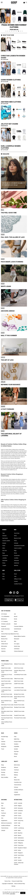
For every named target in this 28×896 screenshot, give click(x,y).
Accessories (5, 555)
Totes (2, 739)
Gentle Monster (17, 628)
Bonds (15, 619)
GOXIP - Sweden (18, 860)
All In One (4, 550)
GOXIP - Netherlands (19, 838)
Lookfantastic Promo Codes (6, 691)
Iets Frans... (17, 633)
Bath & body (17, 765)
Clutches (3, 741)
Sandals (16, 749)
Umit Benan (16, 648)
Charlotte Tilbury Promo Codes (19, 671)
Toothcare (16, 769)
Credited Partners (18, 583)
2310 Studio (4, 614)
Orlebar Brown (4, 643)
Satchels (3, 744)
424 (15, 614)
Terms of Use (7, 881)
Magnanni (3, 636)
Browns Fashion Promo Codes (6, 671)
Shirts (15, 535)
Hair (2, 805)
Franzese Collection (18, 626)
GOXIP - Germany (18, 818)
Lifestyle (16, 792)
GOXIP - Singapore (18, 852)
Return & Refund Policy (19, 883)
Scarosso (3, 648)
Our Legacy (16, 643)
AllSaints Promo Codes (19, 664)
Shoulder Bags (4, 736)
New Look (3, 641)
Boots (15, 756)
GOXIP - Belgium (18, 805)
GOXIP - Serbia (17, 850)
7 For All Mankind (5, 616)
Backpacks (3, 746)
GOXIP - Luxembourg (19, 828)
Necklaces (3, 767)
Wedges (16, 754)
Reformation (4, 646)
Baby (3, 574)
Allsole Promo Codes (6, 668)
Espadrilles (16, 746)
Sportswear (5, 538)
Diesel (15, 624)
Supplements (17, 794)
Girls (3, 576)
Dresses (4, 543)
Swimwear (4, 560)
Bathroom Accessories (6, 823)
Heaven (16, 631)
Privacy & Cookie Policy (17, 881)
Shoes (3, 563)
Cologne (3, 815)
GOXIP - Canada (18, 813)
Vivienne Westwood (18, 651)
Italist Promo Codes (18, 681)
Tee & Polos (16, 533)
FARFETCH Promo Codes (7, 678)
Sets (2, 818)
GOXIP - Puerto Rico (18, 845)
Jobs (15, 576)
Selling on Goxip (17, 578)
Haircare (16, 772)
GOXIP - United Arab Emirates (18, 863)
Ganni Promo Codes (5, 681)
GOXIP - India (17, 823)
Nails (15, 777)
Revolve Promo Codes (19, 704)
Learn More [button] (12, 893)
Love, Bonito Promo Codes (20, 690)
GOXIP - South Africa (19, 855)
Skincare (16, 767)
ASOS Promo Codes (18, 668)
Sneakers (16, 744)
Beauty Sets (17, 779)
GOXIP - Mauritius (18, 833)
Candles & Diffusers (18, 789)
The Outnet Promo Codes (20, 717)
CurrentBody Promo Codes (20, 674)
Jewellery (4, 558)
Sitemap (13, 886)
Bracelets (3, 769)
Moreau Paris (4, 638)
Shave (2, 810)
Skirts (3, 548)
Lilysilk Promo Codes (19, 683)
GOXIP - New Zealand (19, 840)
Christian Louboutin (5, 624)
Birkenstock (4, 619)
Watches (16, 565)
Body (2, 803)
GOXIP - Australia (18, 803)
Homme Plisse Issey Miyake (7, 633)
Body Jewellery (4, 777)
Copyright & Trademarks (7, 883)
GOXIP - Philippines (18, 842)
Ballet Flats (16, 739)
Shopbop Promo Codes (19, 707)
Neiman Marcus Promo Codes (19, 697)
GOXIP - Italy (17, 825)
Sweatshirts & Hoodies (19, 545)
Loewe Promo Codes (19, 687)
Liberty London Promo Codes (6, 684)
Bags (3, 553)
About (15, 574)
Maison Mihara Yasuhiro (19, 636)
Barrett (15, 616)
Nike (15, 641)
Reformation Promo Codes (7, 704)
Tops (3, 533)
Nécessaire (16, 638)
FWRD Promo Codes (18, 678)
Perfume (16, 787)
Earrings (3, 772)
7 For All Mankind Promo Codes (7, 664)
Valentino (3, 651)
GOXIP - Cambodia (18, 810)
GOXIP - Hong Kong (18, 820)
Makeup (16, 774)
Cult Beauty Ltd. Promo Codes (6, 675)
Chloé (15, 621)
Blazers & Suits (17, 538)
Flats (15, 736)
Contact (16, 581)
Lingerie (4, 565)
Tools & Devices (17, 784)
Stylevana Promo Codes (6, 715)
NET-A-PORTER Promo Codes (6, 701)
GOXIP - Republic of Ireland (20, 847)
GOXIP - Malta (17, 830)
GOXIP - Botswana (18, 808)
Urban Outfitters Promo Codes (6, 722)
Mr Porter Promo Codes (6, 694)
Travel (2, 749)
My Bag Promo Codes (19, 694)
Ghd (2, 631)
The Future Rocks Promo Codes (7, 718)
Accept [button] (22, 893)
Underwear (16, 563)
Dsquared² (3, 626)
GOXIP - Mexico (17, 835)
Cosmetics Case (17, 782)
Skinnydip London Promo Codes (7, 712)
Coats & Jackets (6, 540)
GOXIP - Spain (17, 857)
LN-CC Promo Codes (6, 687)
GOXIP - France (17, 815)
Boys (3, 578)
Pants (3, 545)
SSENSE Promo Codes (19, 711)
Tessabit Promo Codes (19, 715)
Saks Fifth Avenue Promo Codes (7, 708)
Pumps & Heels (17, 741)
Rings (2, 765)
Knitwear (4, 535)
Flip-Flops (16, 751)
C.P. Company (4, 621)
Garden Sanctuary (5, 628)
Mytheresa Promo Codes (7, 696)
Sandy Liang (17, 646)
